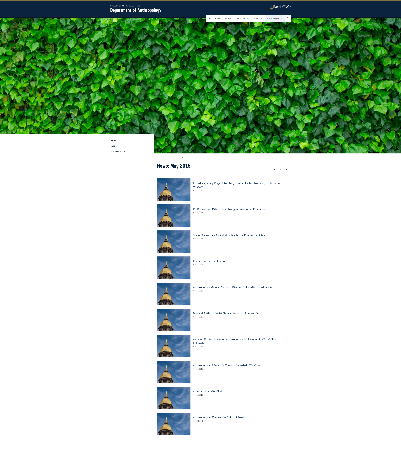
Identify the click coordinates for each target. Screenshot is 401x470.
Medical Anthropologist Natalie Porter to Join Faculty (226, 313)
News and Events (274, 18)
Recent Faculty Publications (210, 261)
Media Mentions (119, 151)
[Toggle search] (288, 18)
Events (114, 146)
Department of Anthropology (135, 10)
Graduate (258, 18)
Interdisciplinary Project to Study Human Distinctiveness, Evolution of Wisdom (237, 184)
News (177, 158)
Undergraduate (243, 18)
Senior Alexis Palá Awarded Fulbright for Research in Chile (229, 235)
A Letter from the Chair (208, 391)
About (218, 18)
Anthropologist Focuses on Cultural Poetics (220, 417)
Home (159, 158)
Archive (184, 158)
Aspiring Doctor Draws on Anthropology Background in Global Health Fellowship (236, 341)
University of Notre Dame (280, 7)
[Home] (209, 18)
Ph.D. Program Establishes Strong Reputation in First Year (229, 209)
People (228, 18)
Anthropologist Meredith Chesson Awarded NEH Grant (227, 365)
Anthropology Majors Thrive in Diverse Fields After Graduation (232, 287)
